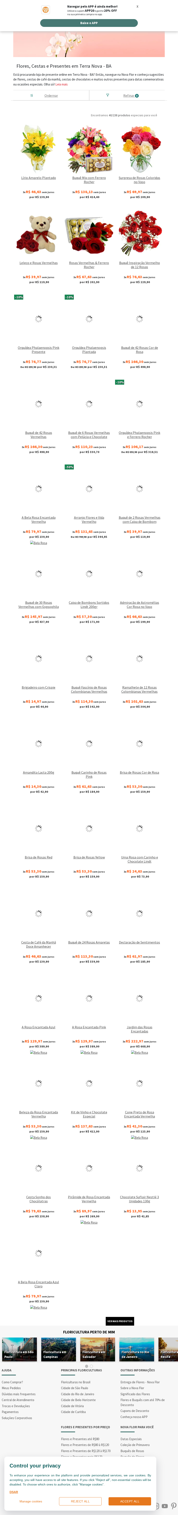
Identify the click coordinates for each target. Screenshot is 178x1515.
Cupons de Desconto (134, 1411)
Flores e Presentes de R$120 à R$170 (85, 1451)
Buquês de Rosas (132, 1451)
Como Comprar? (12, 1382)
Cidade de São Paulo (74, 1388)
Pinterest (173, 1506)
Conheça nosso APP (134, 1417)
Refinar (130, 95)
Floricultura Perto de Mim (89, 1332)
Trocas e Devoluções (16, 1406)
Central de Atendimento (18, 1400)
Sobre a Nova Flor (132, 1388)
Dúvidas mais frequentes (19, 1394)
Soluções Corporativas (17, 1418)
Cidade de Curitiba (73, 1412)
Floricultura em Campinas (54, 1354)
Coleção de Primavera (135, 1445)
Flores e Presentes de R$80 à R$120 (85, 1445)
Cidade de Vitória (72, 1406)
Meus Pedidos (11, 1388)
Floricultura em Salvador (93, 1354)
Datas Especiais (131, 1439)
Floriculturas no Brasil (75, 1382)
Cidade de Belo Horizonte (78, 1400)
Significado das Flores (135, 1394)
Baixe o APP (89, 23)
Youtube (164, 1506)
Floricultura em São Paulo (19, 1354)
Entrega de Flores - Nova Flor (140, 1382)
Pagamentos (10, 1412)
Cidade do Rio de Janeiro (77, 1394)
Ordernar (51, 95)
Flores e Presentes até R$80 (80, 1439)
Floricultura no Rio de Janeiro (135, 1354)
